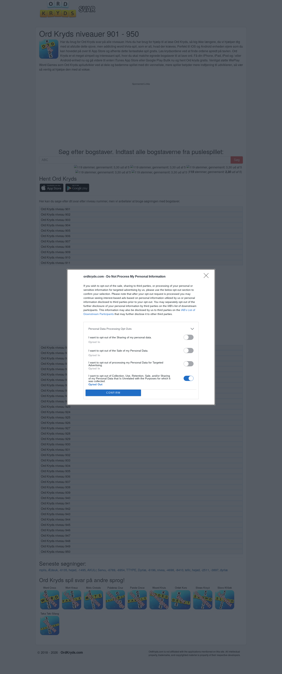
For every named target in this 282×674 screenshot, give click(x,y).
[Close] (207, 276)
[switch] (189, 337)
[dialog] (141, 337)
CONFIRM (113, 392)
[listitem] (141, 329)
